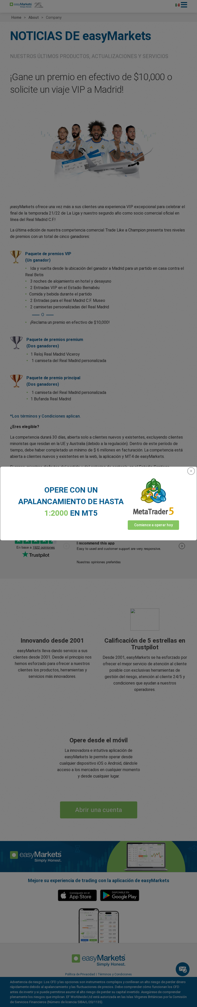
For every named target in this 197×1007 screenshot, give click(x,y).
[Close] (191, 471)
